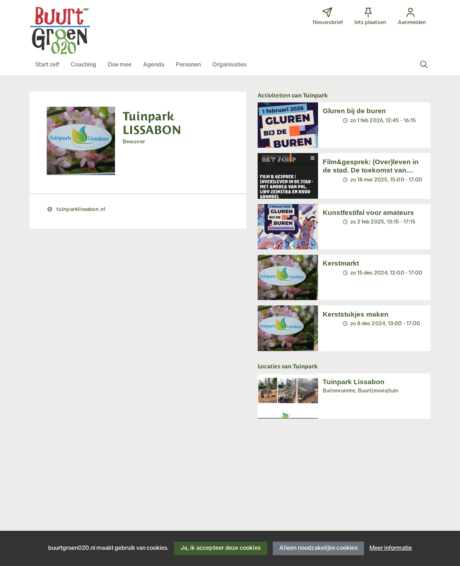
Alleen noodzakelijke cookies (318, 548)
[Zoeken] (424, 65)
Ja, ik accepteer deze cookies (220, 548)
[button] (47, 65)
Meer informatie (390, 548)
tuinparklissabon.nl (80, 209)
